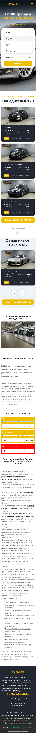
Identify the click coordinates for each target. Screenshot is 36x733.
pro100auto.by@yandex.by (18, 699)
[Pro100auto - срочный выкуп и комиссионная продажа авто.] (11, 4)
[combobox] (18, 32)
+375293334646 (18, 694)
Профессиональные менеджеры (18, 629)
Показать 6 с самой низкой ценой (18, 302)
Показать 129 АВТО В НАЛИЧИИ (18, 220)
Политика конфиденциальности (18, 731)
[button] (3, 334)
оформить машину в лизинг (18, 516)
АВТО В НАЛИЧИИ (18, 24)
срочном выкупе (26, 492)
